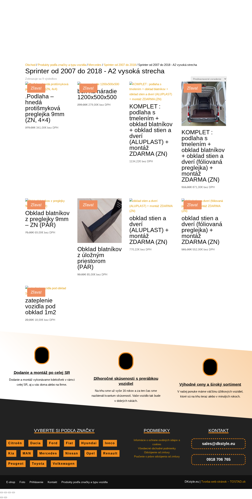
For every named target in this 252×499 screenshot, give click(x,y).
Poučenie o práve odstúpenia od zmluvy (157, 456)
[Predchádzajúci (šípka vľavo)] (1, 497)
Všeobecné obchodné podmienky (157, 448)
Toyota (110, 47)
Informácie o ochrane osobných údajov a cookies (157, 442)
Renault (234, 41)
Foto (143, 3)
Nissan (174, 41)
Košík (10, 27)
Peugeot (212, 41)
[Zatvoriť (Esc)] (13, 492)
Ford (50, 41)
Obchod (30, 64)
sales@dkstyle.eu (218, 443)
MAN (132, 41)
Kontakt (175, 3)
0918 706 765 (219, 459)
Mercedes (152, 41)
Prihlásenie (158, 3)
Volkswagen (134, 47)
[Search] (113, 18)
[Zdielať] (9, 492)
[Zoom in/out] (1, 492)
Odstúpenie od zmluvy (157, 452)
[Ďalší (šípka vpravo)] (5, 497)
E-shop (131, 3)
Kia (118, 41)
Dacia (33, 41)
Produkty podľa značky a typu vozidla (210, 3)
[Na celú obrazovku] (5, 492)
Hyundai (83, 41)
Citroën (13, 41)
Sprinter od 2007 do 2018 (120, 64)
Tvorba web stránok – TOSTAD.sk (223, 481)
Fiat (66, 41)
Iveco (103, 41)
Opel (192, 41)
